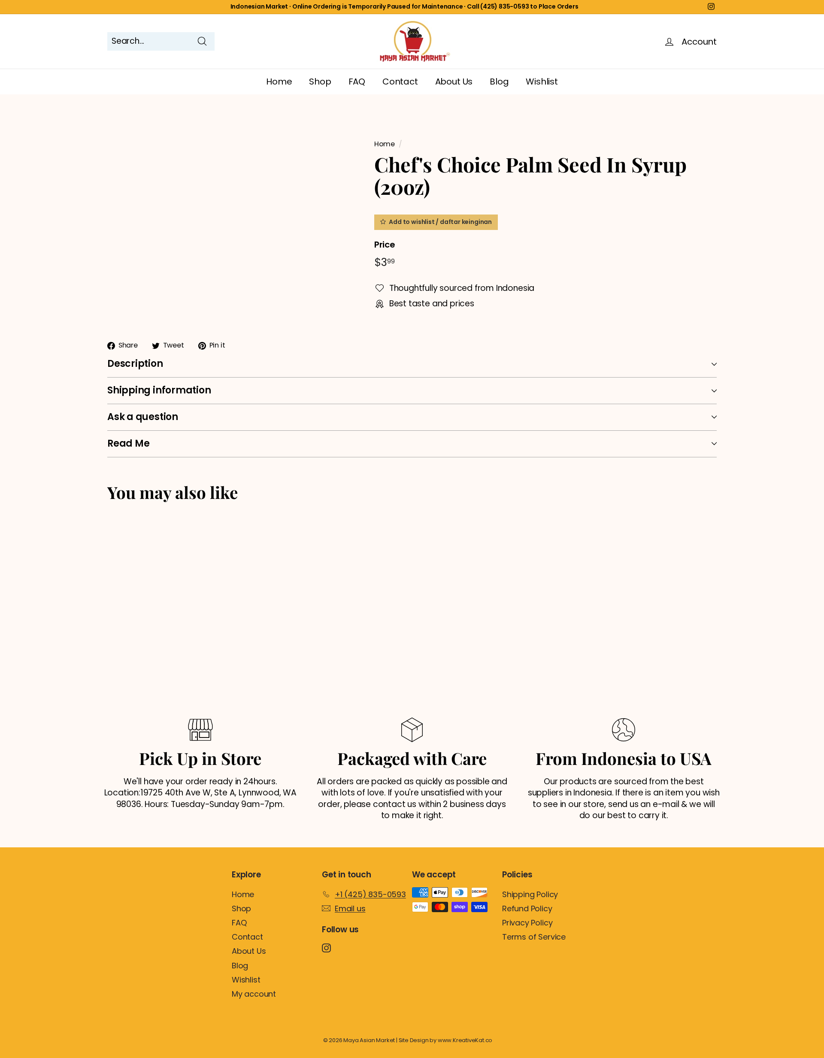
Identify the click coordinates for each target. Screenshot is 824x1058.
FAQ (356, 82)
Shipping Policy (530, 894)
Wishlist (541, 82)
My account (254, 993)
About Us (454, 82)
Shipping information (159, 390)
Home (279, 82)
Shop (320, 82)
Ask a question (142, 416)
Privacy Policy (527, 922)
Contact (400, 82)
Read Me (128, 443)
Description (135, 363)
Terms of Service (534, 936)
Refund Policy (527, 908)
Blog (499, 82)
